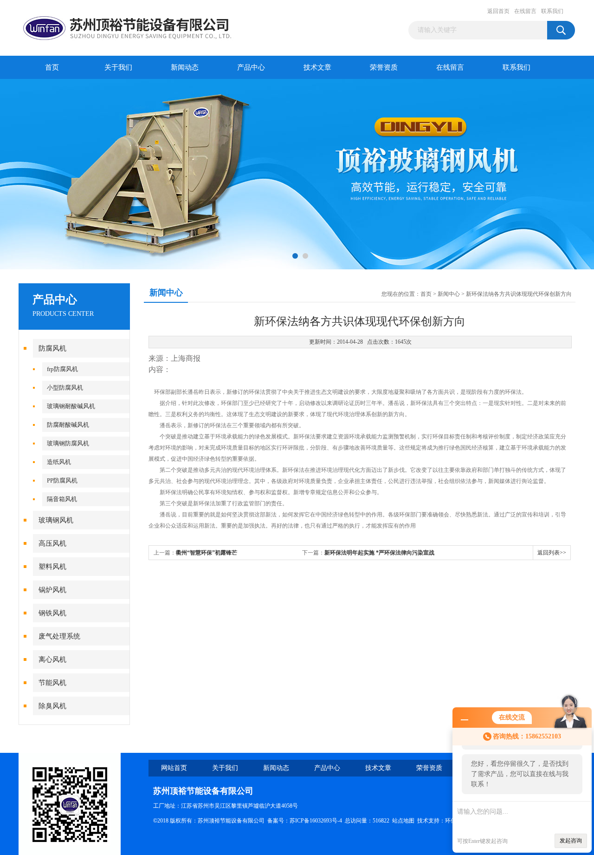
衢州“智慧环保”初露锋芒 (206, 552)
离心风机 (52, 659)
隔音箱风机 (62, 499)
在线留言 (525, 11)
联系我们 (552, 11)
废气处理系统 (59, 636)
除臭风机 (52, 706)
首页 (52, 67)
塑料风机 (52, 566)
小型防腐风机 (65, 387)
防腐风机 (52, 348)
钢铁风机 (52, 613)
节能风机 (52, 682)
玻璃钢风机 (56, 520)
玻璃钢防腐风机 (68, 443)
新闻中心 (449, 294)
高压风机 (52, 543)
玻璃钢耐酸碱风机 (71, 406)
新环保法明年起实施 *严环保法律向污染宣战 (379, 552)
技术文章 (317, 67)
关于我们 (118, 67)
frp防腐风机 (62, 368)
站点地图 (403, 820)
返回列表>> (551, 552)
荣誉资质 (384, 67)
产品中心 (251, 67)
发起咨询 (571, 840)
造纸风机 (59, 461)
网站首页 (174, 767)
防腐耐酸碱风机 (68, 424)
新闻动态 (185, 67)
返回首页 (498, 11)
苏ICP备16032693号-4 (316, 820)
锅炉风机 (52, 590)
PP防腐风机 (62, 480)
